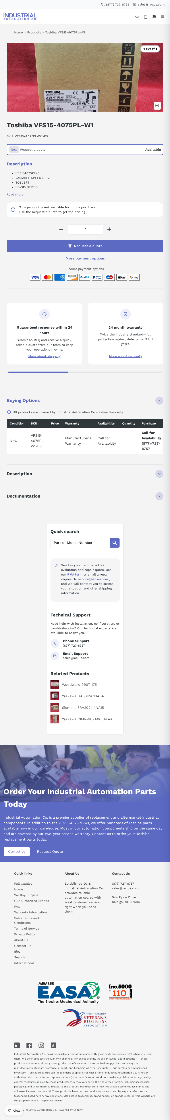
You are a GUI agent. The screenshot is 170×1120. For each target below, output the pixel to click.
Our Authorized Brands (31, 901)
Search (19, 957)
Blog (17, 951)
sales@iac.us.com (125, 888)
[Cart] (154, 17)
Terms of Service (26, 928)
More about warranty (125, 356)
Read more (15, 194)
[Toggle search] (137, 17)
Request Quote (50, 851)
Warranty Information (30, 912)
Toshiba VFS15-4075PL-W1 (65, 32)
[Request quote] (146, 17)
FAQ (17, 906)
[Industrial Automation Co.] (20, 16)
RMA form (74, 574)
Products (34, 32)
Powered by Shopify (70, 1109)
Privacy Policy (24, 934)
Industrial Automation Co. (41, 1109)
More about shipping (44, 356)
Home (18, 32)
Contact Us (16, 851)
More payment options (85, 258)
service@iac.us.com (93, 579)
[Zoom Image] (157, 106)
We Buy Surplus (26, 895)
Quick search (64, 531)
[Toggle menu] (162, 17)
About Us (21, 940)
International (24, 963)
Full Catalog (23, 883)
